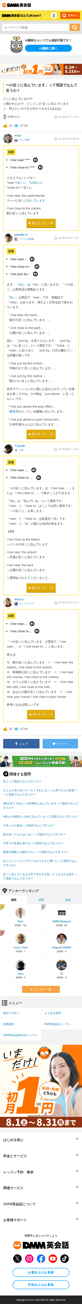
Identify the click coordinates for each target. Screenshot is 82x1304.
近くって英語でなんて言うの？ (22, 781)
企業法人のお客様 (41, 1272)
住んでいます (36, 200)
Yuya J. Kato (20, 947)
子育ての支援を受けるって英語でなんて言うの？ (33, 843)
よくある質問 (52, 1013)
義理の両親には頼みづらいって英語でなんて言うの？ (36, 852)
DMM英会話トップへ (57, 1024)
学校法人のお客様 (41, 1285)
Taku (20, 973)
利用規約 (8, 1024)
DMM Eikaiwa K (61, 921)
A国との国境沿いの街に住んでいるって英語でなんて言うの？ (41, 816)
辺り (37, 183)
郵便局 (14, 411)
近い (13, 297)
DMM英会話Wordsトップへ (20, 1035)
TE (61, 973)
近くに (21, 183)
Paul (20, 921)
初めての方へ (11, 1013)
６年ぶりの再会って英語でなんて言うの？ (29, 825)
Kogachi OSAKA (61, 947)
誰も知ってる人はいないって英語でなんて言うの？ (34, 834)
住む (21, 284)
